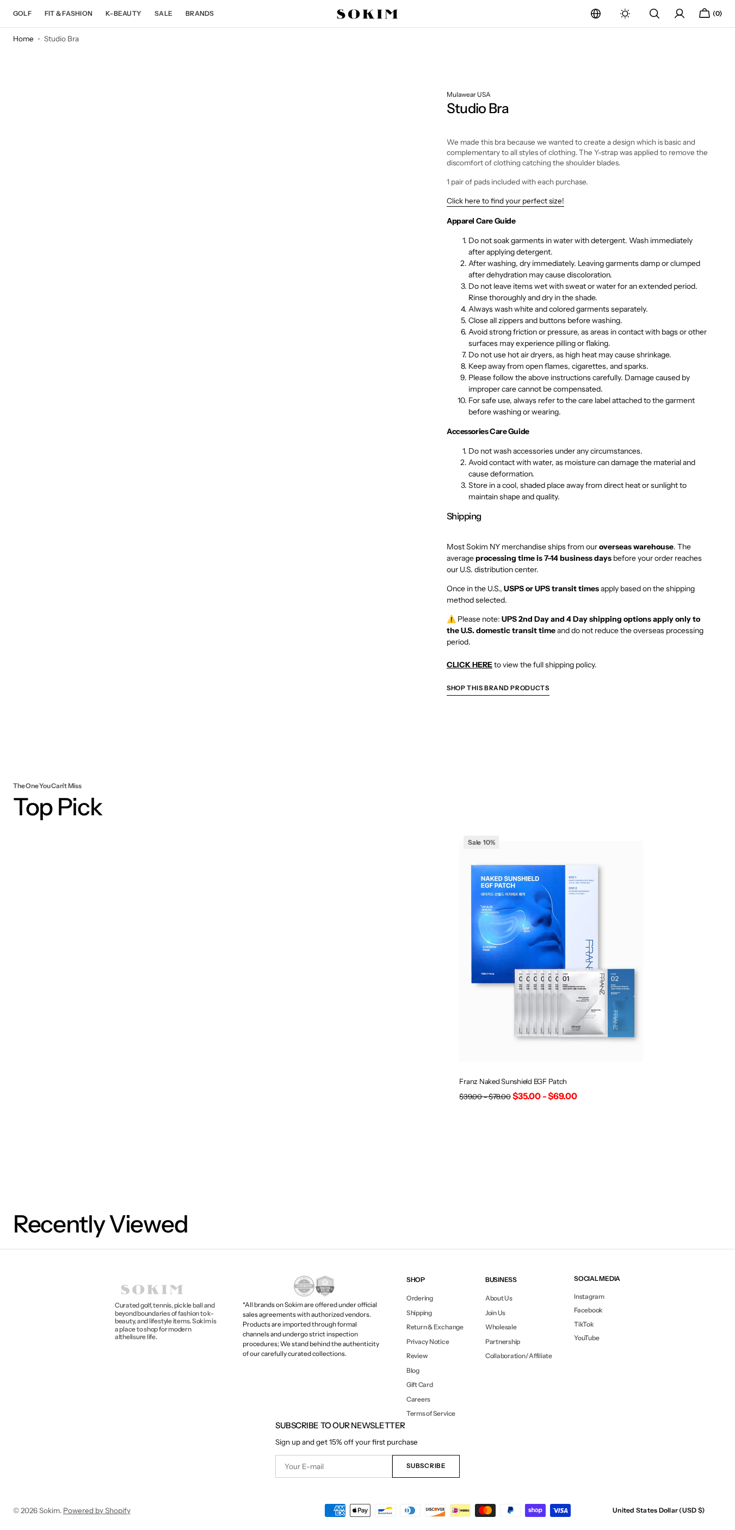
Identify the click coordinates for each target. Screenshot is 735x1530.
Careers (418, 1399)
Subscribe (425, 1466)
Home (23, 38)
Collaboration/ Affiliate (518, 1356)
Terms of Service (430, 1413)
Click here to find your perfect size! (505, 200)
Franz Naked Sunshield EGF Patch (513, 1081)
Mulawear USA (469, 94)
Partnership (502, 1341)
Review (417, 1356)
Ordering (419, 1298)
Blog (412, 1370)
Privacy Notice (427, 1341)
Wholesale (501, 1327)
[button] (595, 13)
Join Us (495, 1313)
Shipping (419, 1313)
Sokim (49, 1510)
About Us (498, 1298)
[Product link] (551, 970)
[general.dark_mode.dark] (625, 14)
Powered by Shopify (97, 1510)
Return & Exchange (435, 1327)
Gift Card (419, 1384)
